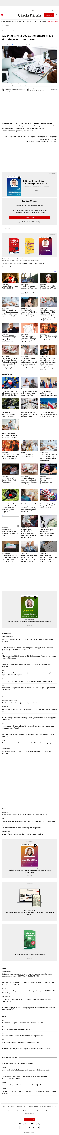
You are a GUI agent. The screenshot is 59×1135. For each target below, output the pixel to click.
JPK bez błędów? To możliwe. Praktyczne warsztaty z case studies (29, 622)
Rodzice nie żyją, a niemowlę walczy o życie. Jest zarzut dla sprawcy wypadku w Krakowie (29, 719)
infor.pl (51, 10)
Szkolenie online (29, 619)
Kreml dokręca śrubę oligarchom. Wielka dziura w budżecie (23, 834)
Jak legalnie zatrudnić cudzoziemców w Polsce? (29, 955)
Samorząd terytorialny (7, 636)
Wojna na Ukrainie (6, 831)
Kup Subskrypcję (49, 15)
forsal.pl (46, 10)
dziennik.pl (39, 10)
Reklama (13, 1106)
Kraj (3, 645)
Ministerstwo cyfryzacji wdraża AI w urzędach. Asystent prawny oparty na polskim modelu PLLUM (28, 727)
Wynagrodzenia (5, 706)
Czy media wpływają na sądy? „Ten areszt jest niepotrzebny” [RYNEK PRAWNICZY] (26, 1000)
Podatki (4, 29)
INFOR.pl (16, 1110)
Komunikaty (19, 1106)
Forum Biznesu (51, 1110)
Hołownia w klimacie (6, 971)
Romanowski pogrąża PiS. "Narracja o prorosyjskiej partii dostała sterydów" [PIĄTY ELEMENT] (29, 1009)
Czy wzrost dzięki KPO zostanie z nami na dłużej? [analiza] (22, 1085)
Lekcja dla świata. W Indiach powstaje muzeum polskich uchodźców (26, 1070)
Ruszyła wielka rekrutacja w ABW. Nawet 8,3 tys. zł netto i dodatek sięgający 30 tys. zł (29, 710)
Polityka (4, 685)
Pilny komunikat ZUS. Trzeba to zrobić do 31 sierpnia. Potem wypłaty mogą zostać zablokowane (29, 657)
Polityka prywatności (33, 1106)
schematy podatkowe (7, 263)
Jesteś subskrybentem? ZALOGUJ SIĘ (29, 222)
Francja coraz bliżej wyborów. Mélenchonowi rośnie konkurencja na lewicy (28, 821)
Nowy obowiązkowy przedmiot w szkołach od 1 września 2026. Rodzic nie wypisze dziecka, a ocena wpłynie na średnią (9, 435)
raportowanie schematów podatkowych (23, 263)
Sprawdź (37, 190)
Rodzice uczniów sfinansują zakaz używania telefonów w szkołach (25, 703)
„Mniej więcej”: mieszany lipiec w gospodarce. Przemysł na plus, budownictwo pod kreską (25, 1077)
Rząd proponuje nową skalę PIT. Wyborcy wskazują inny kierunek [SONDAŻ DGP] (48, 393)
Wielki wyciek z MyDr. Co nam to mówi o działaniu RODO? (22, 1023)
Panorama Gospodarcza (29, 1113)
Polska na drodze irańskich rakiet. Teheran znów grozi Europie (24, 815)
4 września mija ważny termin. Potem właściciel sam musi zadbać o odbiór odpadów (28, 640)
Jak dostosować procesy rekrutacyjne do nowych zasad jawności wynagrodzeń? (30, 871)
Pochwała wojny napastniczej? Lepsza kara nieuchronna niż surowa (26, 1049)
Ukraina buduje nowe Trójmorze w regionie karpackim (21, 828)
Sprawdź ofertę (29, 217)
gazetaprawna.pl (28, 1110)
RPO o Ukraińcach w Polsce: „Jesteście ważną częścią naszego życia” (48, 414)
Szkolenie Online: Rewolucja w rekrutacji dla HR (29, 868)
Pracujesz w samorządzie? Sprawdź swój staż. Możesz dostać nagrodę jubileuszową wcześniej (26, 744)
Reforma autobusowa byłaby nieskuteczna (17, 1029)
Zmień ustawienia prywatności (47, 1106)
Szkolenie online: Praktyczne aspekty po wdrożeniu (36, 186)
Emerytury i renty (6, 748)
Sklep (57, 10)
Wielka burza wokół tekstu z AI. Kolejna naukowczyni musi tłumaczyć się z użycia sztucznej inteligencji (28, 674)
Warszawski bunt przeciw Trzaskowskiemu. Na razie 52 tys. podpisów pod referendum (28, 689)
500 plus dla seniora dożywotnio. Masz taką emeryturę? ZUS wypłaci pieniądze (26, 752)
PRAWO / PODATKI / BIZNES (29, 910)
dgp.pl (32, 10)
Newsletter (41, 1110)
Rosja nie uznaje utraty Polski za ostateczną (17, 1064)
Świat (3, 670)
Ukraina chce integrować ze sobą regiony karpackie (8, 414)
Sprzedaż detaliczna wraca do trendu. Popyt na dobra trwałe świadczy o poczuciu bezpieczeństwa (29, 414)
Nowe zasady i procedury (29, 952)
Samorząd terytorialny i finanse (9, 700)
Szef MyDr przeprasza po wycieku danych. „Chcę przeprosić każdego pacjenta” (26, 665)
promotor (41, 263)
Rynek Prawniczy (6, 996)
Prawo (3, 723)
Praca (3, 740)
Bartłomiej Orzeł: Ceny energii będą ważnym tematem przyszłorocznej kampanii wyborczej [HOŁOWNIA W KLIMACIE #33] (27, 975)
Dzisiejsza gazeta (9, 15)
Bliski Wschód (5, 812)
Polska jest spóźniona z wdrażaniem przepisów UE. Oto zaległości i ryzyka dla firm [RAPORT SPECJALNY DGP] (10, 393)
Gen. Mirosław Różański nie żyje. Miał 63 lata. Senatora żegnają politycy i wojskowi (28, 735)
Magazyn (4, 1061)
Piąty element (5, 979)
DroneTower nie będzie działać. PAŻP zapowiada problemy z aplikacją (27, 681)
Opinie (3, 1020)
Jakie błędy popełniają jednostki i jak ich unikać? (35, 182)
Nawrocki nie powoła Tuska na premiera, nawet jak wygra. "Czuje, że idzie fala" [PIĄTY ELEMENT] (28, 983)
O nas (8, 1106)
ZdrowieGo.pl (35, 1110)
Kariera (25, 1106)
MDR (36, 263)
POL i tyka (4, 988)
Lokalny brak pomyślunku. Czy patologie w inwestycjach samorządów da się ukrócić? (29, 1092)
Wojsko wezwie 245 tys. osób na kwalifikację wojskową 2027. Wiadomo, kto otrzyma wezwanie (29, 393)
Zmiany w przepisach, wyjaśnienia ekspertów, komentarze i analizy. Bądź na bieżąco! (29, 913)
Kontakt (3, 1106)
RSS (56, 1106)
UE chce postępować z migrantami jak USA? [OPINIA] (21, 1042)
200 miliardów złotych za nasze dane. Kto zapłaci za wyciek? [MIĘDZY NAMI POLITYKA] (29, 992)
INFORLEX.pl (21, 1110)
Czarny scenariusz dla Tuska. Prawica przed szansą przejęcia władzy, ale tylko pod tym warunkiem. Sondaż (27, 649)
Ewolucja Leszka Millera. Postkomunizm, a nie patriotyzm (22, 1036)
